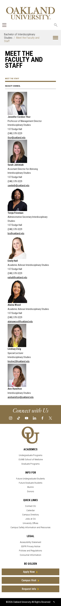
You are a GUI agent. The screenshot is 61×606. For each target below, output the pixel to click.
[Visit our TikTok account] (18, 417)
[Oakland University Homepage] (30, 13)
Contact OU (30, 506)
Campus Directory (30, 514)
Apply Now (29, 571)
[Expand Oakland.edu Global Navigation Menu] (4, 25)
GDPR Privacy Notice (30, 546)
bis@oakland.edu (16, 233)
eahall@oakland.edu (17, 277)
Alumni (30, 487)
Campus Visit (29, 580)
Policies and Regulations (30, 550)
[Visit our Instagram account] (10, 417)
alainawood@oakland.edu (20, 321)
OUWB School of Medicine (30, 459)
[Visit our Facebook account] (42, 417)
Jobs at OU (30, 519)
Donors (30, 491)
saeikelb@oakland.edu (18, 185)
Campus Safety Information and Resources (30, 527)
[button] (55, 38)
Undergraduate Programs (30, 455)
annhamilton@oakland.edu (21, 397)
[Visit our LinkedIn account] (34, 417)
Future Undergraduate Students (30, 478)
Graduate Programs (30, 464)
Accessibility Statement (30, 542)
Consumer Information (30, 555)
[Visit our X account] (50, 417)
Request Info (29, 589)
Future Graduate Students (30, 483)
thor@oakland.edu (16, 137)
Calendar (30, 510)
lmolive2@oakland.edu (18, 361)
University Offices (30, 523)
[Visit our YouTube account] (26, 417)
